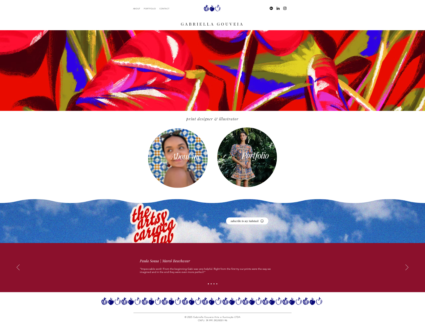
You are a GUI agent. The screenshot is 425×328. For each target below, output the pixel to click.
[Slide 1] (208, 283)
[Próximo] (406, 267)
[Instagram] (285, 8)
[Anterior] (18, 267)
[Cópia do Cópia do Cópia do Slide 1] (216, 283)
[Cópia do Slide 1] (211, 283)
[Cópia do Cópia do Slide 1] (213, 283)
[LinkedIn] (278, 8)
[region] (212, 8)
